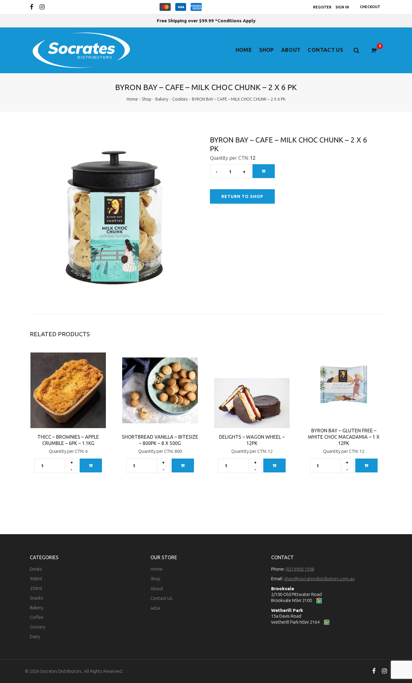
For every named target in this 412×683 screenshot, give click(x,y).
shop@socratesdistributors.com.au (319, 578)
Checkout (370, 7)
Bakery (161, 99)
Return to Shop (242, 196)
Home (244, 50)
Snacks (36, 597)
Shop (266, 50)
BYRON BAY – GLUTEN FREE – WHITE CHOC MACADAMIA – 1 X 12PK (343, 437)
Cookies (180, 99)
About (291, 50)
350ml (36, 588)
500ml (36, 578)
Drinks (36, 569)
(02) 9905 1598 (300, 569)
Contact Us (325, 50)
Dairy (35, 636)
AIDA (155, 608)
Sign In (342, 7)
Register (322, 7)
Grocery (37, 626)
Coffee (36, 617)
